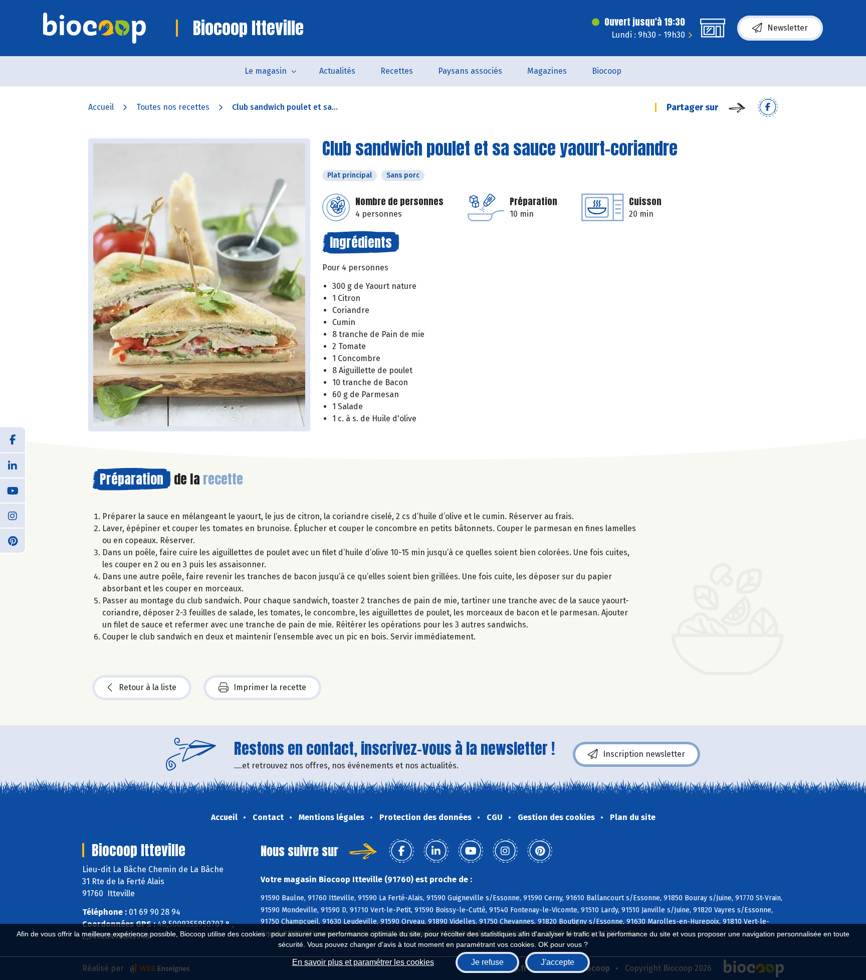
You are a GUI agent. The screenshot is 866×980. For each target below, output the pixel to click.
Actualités (337, 71)
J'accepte (557, 962)
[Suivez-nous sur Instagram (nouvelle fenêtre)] (12, 515)
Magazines (547, 71)
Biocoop (606, 71)
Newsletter (787, 28)
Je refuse (487, 962)
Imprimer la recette (270, 687)
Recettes (396, 71)
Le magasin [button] (266, 71)
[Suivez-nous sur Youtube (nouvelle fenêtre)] (12, 490)
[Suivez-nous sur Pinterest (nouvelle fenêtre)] (12, 540)
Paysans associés (470, 71)
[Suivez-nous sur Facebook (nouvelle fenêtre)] (12, 439)
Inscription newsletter (644, 754)
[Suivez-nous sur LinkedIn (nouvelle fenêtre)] (12, 464)
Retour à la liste (147, 687)
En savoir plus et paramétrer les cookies (363, 962)
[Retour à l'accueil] (94, 28)
